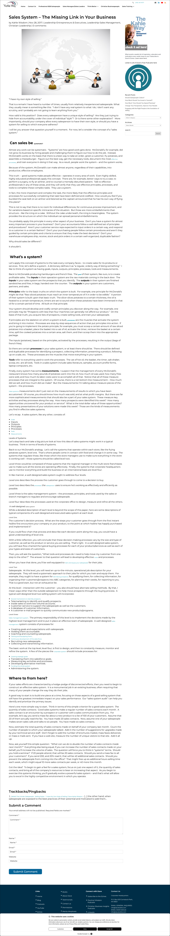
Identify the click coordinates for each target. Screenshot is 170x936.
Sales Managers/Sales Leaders (74, 6)
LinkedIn (91, 912)
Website (12, 857)
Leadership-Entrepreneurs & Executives (65, 22)
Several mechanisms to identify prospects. (26, 599)
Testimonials (67, 900)
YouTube (40, 908)
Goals (13, 419)
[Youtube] (162, 2)
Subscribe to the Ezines (97, 896)
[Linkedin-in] (159, 2)
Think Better (92, 6)
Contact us (66, 904)
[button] (93, 6)
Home (23, 6)
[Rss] (165, 2)
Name (12, 838)
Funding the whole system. (20, 666)
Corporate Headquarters (119, 895)
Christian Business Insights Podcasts (98, 907)
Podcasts (40, 904)
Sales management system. (19, 618)
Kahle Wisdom (19, 22)
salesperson (50, 485)
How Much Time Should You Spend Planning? (140, 103)
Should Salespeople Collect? (134, 98)
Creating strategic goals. (19, 656)
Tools (13, 431)
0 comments (39, 25)
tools (96, 557)
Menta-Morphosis (69, 911)
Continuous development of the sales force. (26, 639)
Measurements (16, 434)
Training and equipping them (21, 636)
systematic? (38, 143)
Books (64, 892)
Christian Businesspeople (110, 6)
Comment (14, 815)
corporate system (60, 651)
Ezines (39, 912)
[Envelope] (155, 2)
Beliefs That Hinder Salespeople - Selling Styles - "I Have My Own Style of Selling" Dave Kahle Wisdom (47, 796)
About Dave (67, 896)
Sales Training (127, 6)
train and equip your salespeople (76, 563)
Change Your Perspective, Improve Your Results (141, 106)
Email (12, 848)
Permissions (67, 908)
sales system (30, 506)
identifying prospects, (60, 577)
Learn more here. (141, 58)
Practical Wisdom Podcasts (95, 901)
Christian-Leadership (20, 25)
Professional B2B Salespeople (49, 6)
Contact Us (32, 6)
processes (37, 485)
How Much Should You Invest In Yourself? (139, 100)
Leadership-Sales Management (103, 22)
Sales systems (14, 391)
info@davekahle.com (118, 908)
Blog (39, 900)
